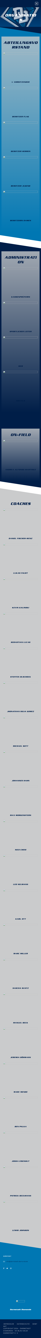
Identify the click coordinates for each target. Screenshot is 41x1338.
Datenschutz (23, 1324)
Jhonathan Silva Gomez (20, 712)
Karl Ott (20, 919)
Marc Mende (20, 1092)
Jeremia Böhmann (20, 1057)
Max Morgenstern (20, 815)
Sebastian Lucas (20, 642)
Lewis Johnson (20, 1230)
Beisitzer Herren (20, 151)
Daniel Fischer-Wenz (20, 539)
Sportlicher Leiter (21, 332)
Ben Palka (21, 1127)
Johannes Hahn (20, 781)
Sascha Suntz (20, 988)
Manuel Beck (20, 1023)
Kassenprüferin (20, 297)
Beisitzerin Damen (20, 221)
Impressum (8, 1324)
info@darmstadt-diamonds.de (17, 1261)
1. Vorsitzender (20, 82)
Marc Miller (20, 954)
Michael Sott (20, 746)
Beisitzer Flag (20, 117)
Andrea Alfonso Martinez (20, 470)
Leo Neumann (20, 884)
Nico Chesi (20, 850)
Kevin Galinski (20, 608)
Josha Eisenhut (20, 1161)
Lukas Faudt (20, 573)
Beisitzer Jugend (20, 186)
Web (20, 366)
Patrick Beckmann (20, 1196)
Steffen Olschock (20, 677)
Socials (20, 401)
